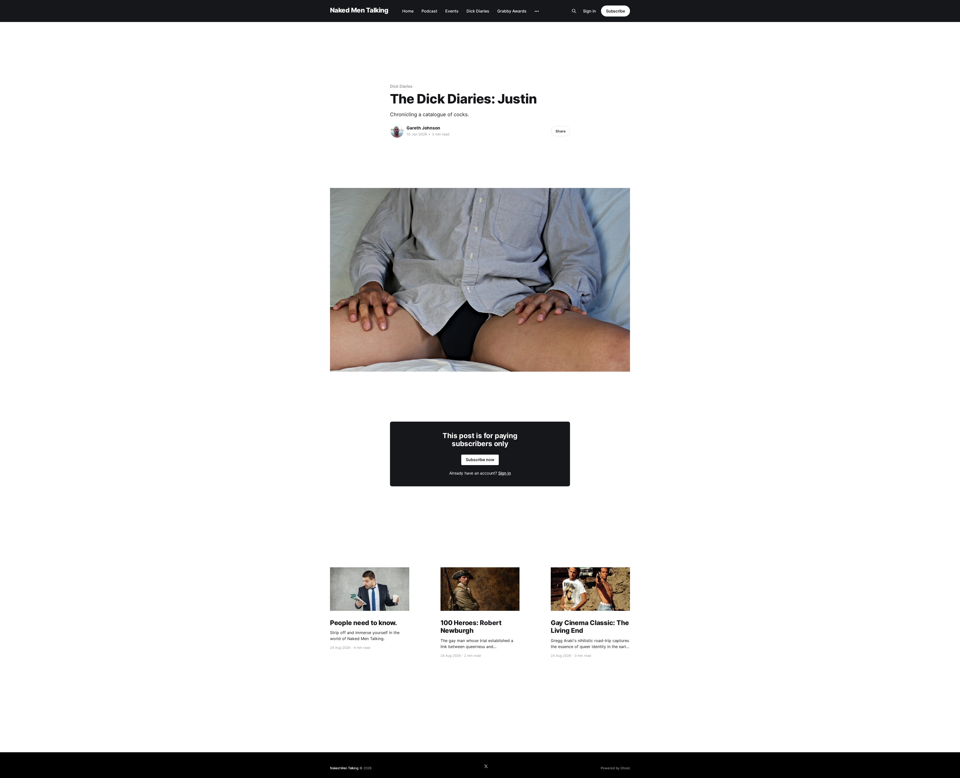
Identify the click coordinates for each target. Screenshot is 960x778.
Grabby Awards (511, 10)
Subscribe (615, 10)
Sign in (589, 10)
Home (408, 10)
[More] (536, 11)
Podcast (429, 10)
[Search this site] (574, 11)
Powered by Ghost (615, 768)
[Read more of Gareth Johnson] (397, 131)
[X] (486, 766)
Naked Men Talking (359, 10)
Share (561, 131)
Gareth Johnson (423, 127)
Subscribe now (480, 459)
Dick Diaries (477, 10)
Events (451, 10)
